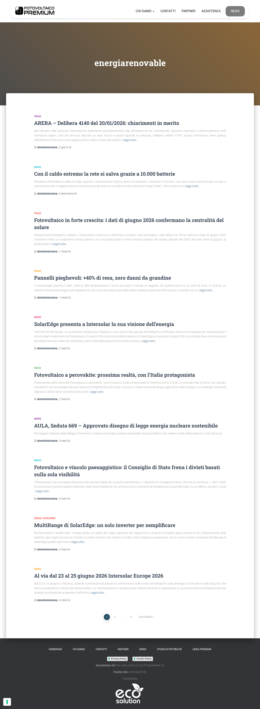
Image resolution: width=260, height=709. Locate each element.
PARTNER (188, 11)
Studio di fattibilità (169, 649)
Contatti (168, 11)
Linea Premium (202, 649)
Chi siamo (144, 11)
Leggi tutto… (130, 140)
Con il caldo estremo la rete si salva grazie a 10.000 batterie (104, 173)
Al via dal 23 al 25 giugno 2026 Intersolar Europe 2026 (98, 575)
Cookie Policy (143, 658)
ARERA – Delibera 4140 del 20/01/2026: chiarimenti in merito (106, 123)
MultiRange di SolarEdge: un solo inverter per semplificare (104, 525)
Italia (37, 116)
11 (131, 617)
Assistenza (211, 11)
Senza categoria (44, 518)
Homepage (55, 649)
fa (65, 147)
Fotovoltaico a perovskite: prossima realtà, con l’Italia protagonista (114, 374)
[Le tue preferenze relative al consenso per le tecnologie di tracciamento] (7, 702)
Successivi (145, 617)
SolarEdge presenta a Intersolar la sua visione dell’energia (104, 324)
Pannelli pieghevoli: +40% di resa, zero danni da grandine (102, 277)
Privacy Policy (118, 658)
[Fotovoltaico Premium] (35, 11)
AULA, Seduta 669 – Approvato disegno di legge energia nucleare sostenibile (126, 425)
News (235, 11)
